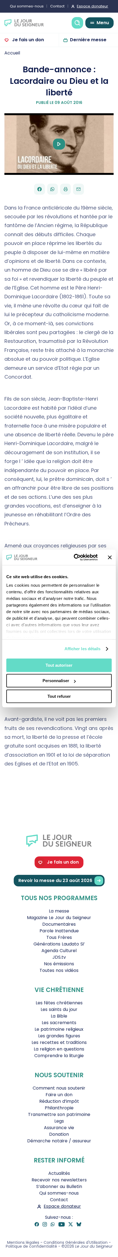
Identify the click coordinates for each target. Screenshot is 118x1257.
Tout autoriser (59, 665)
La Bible (59, 1016)
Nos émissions (59, 964)
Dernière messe (88, 40)
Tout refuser (59, 696)
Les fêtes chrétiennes (59, 1003)
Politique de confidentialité (31, 1246)
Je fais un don (27, 40)
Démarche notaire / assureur (59, 1141)
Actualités (59, 1173)
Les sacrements (59, 1022)
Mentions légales (23, 1242)
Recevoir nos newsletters (59, 1180)
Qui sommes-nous (27, 6)
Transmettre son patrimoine (59, 1114)
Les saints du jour (59, 1009)
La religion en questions (59, 1049)
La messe (59, 911)
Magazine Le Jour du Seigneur (59, 917)
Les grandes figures (59, 1036)
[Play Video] (59, 144)
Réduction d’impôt (59, 1101)
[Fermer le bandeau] (110, 557)
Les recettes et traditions (59, 1042)
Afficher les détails (82, 648)
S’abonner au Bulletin (59, 1186)
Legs (59, 1121)
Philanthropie (59, 1108)
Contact (57, 6)
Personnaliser (56, 680)
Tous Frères (59, 937)
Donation (59, 1134)
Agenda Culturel (59, 950)
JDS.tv (59, 957)
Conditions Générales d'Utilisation (76, 1242)
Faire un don (59, 1094)
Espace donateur (92, 6)
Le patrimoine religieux (59, 1029)
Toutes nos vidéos (59, 970)
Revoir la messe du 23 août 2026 (55, 880)
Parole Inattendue (59, 931)
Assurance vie (59, 1127)
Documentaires (59, 924)
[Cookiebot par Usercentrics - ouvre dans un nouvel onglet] (74, 557)
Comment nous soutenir (59, 1088)
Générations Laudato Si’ (59, 944)
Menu (103, 23)
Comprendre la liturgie (59, 1055)
